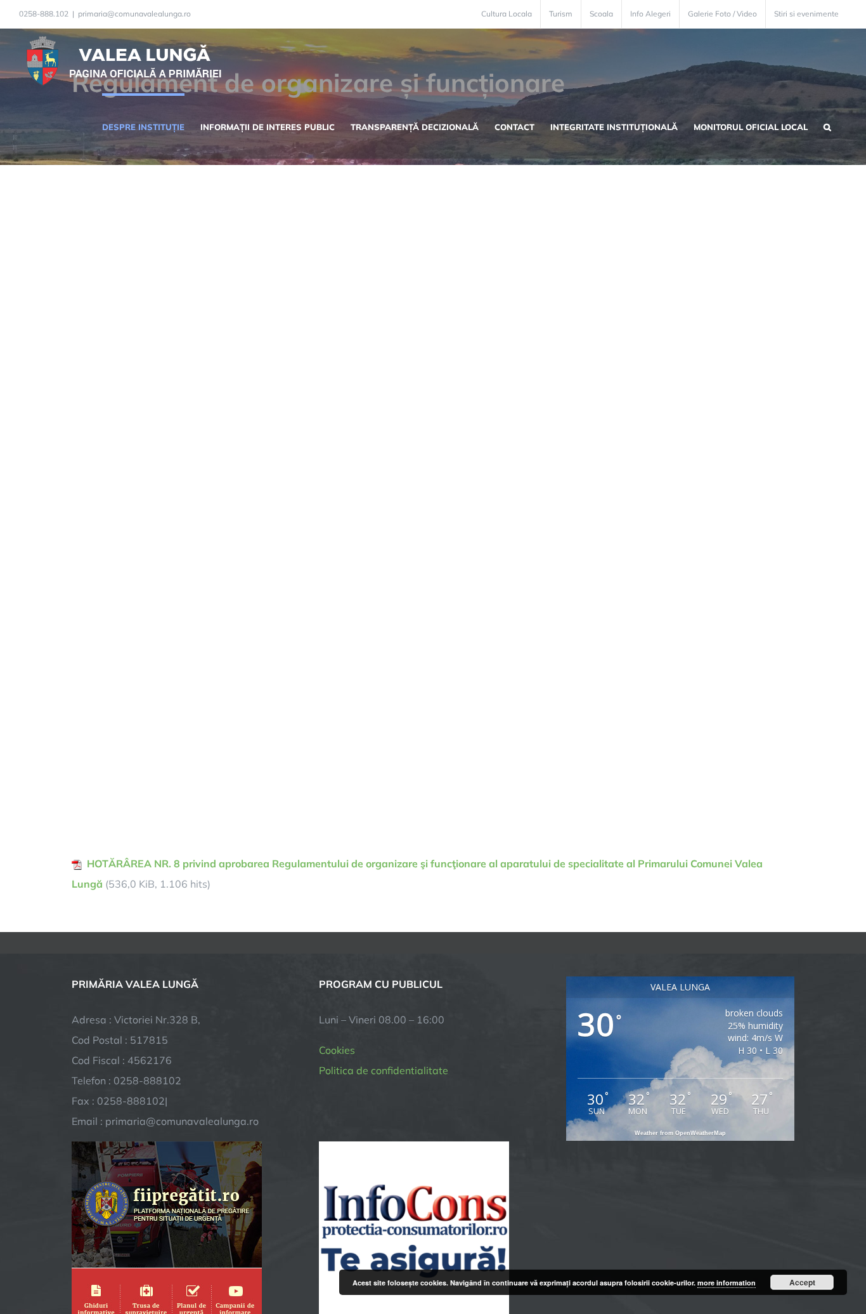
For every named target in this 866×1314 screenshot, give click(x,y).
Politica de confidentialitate (383, 1070)
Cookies (337, 1050)
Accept (802, 1282)
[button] (827, 125)
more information (726, 1282)
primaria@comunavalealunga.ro (134, 13)
